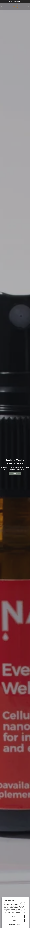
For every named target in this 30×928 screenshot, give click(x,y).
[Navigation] (1, 6)
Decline (14, 920)
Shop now (15, 473)
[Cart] (28, 6)
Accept (14, 916)
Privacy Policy (21, 912)
